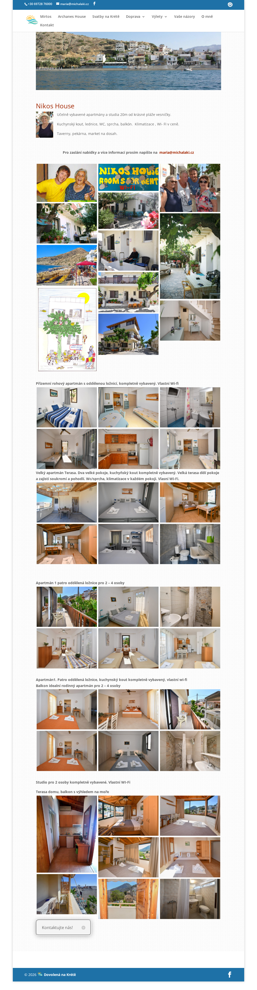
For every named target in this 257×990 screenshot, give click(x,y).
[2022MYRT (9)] (128, 250)
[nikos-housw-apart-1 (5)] (190, 407)
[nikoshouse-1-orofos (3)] (190, 709)
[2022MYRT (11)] (190, 320)
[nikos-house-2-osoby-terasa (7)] (190, 899)
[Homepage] (230, 6)
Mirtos (45, 17)
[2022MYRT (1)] (128, 334)
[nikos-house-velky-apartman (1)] (190, 502)
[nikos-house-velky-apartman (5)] (190, 544)
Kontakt (47, 25)
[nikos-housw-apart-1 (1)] (67, 449)
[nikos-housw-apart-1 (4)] (67, 407)
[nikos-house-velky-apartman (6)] (67, 502)
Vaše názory (184, 17)
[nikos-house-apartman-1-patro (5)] (128, 648)
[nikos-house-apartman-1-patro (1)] (67, 607)
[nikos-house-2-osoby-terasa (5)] (67, 894)
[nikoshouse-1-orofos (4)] (67, 751)
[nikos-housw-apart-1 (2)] (128, 407)
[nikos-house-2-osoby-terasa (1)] (128, 815)
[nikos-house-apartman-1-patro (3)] (190, 607)
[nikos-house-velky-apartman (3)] (128, 544)
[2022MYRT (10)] (128, 292)
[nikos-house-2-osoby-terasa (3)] (128, 857)
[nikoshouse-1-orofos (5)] (128, 751)
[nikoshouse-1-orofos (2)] (128, 709)
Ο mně (207, 17)
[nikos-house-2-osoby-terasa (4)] (190, 857)
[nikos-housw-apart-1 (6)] (190, 449)
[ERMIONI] (128, 211)
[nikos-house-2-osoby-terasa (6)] (128, 899)
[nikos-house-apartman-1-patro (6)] (190, 648)
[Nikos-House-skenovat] (67, 329)
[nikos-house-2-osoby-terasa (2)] (190, 815)
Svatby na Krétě (105, 17)
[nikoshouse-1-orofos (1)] (67, 709)
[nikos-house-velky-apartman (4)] (128, 502)
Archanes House (72, 17)
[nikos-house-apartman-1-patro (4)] (67, 648)
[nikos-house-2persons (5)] (67, 834)
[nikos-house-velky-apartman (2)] (67, 544)
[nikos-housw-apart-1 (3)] (128, 449)
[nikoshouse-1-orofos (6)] (190, 751)
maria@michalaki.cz (176, 152)
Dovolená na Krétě (59, 974)
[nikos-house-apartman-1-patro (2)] (128, 607)
